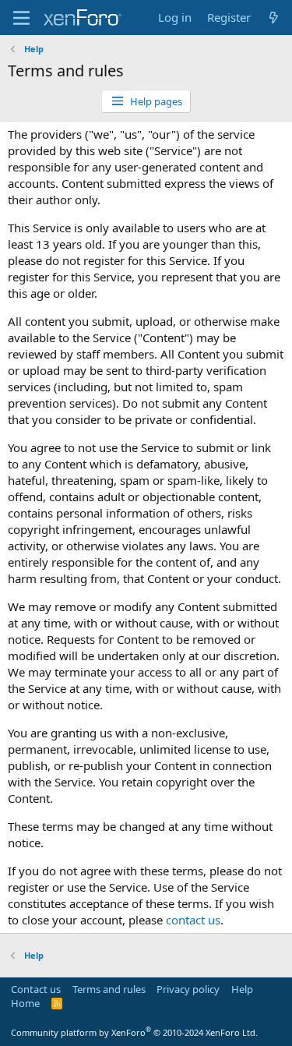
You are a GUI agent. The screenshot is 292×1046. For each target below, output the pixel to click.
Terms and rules (109, 989)
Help (242, 989)
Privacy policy (188, 989)
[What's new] (274, 17)
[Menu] (21, 18)
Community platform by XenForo (134, 1032)
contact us (193, 920)
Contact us (36, 989)
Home (25, 1003)
